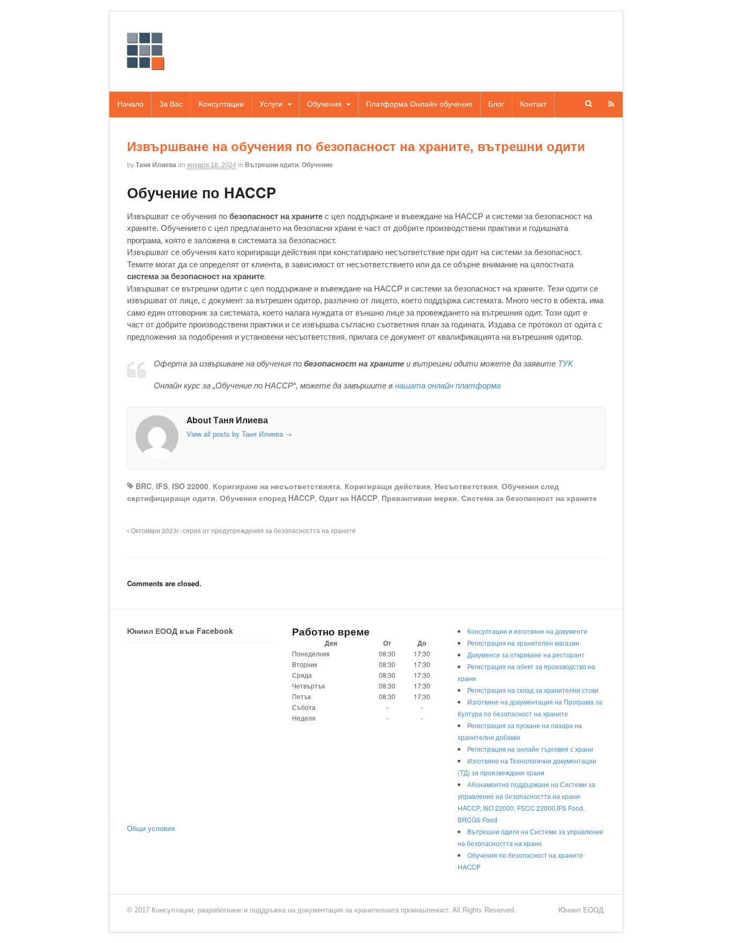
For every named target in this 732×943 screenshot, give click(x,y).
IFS (162, 486)
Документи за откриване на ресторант (526, 654)
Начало (130, 104)
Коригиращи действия (387, 486)
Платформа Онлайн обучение (419, 104)
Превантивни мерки (419, 497)
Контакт (533, 104)
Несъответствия (466, 486)
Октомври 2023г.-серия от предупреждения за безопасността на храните (242, 530)
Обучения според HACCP (267, 497)
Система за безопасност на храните (529, 497)
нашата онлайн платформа (448, 385)
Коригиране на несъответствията (276, 486)
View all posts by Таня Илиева (239, 434)
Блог (496, 104)
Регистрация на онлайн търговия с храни (530, 748)
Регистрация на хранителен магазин (523, 642)
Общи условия (151, 828)
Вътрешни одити (271, 165)
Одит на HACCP (348, 497)
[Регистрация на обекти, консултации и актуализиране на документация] (146, 64)
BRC (144, 486)
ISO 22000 (190, 486)
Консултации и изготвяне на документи (527, 630)
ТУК (565, 363)
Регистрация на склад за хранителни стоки (533, 689)
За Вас (171, 104)
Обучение (317, 165)
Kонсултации (221, 104)
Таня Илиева (156, 165)
